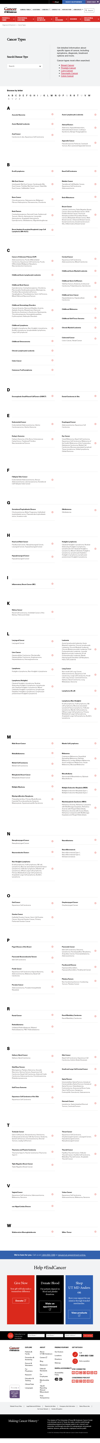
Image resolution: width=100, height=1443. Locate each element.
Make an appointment (50, 1305)
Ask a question (84, 1361)
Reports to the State (50, 1406)
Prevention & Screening (22, 19)
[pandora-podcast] (84, 1381)
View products (79, 1312)
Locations (58, 1355)
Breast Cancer (67, 65)
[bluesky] (92, 1372)
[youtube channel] (81, 1372)
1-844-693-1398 (48, 1255)
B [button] (12, 95)
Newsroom (44, 1365)
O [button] (59, 95)
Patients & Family (5, 19)
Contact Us (56, 10)
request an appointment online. (72, 1255)
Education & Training (88, 19)
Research (73, 19)
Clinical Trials (25, 10)
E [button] (23, 95)
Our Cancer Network (42, 1409)
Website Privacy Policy (16, 1406)
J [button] (40, 95)
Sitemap (58, 1363)
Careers (45, 10)
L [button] (47, 95)
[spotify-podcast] (77, 1381)
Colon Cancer (67, 76)
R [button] (70, 95)
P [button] (63, 95)
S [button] (74, 95)
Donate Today (91, 2)
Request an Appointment (74, 2)
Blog (41, 1361)
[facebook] (73, 1372)
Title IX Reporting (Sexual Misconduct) (44, 1389)
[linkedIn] (88, 1372)
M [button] (52, 95)
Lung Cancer (67, 70)
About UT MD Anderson (46, 1353)
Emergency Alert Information (67, 1406)
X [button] (8, 99)
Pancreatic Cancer (69, 73)
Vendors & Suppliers (56, 1409)
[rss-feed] (92, 1381)
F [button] (26, 95)
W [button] (89, 95)
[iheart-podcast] (88, 1381)
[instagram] (84, 1372)
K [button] (44, 95)
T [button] (77, 95)
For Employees (44, 1375)
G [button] (30, 95)
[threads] (95, 1372)
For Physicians (59, 19)
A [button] (8, 95)
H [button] (34, 95)
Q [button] (67, 95)
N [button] (55, 95)
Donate (19, 1300)
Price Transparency (44, 1397)
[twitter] (77, 1372)
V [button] (85, 95)
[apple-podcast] (73, 1381)
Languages (77, 10)
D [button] (20, 95)
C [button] (16, 95)
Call (86, 1354)
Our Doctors (66, 10)
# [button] (19, 99)
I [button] (37, 95)
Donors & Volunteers (41, 19)
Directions (58, 1359)
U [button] (81, 95)
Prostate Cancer (68, 68)
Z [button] (16, 99)
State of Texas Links (84, 1406)
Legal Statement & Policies (33, 1406)
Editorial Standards (43, 1370)
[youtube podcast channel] (81, 1381)
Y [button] (12, 99)
